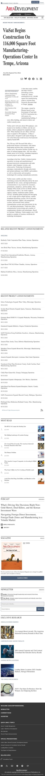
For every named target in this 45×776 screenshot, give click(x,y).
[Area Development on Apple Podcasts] (17, 766)
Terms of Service (37, 774)
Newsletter (5, 709)
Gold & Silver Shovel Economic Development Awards (14, 742)
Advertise (15, 3)
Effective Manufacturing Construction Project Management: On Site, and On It (11, 96)
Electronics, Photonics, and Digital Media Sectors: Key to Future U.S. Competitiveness (12, 103)
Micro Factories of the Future (10, 109)
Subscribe (35, 2)
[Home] (12, 766)
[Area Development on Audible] (27, 766)
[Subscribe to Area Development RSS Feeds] (7, 766)
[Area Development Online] (22, 770)
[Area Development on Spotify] (22, 766)
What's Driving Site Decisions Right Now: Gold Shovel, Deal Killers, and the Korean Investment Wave (20, 507)
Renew (42, 2)
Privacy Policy (28, 774)
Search (28, 14)
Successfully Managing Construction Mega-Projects (11, 113)
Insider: (19, 595)
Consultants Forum (7, 3)
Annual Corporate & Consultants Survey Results (13, 745)
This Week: (21, 599)
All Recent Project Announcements (11, 410)
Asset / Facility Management (8, 726)
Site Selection (4, 731)
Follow (16, 14)
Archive (41, 589)
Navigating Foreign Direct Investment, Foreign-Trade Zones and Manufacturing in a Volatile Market (21, 517)
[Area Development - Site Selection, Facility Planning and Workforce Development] (22, 8)
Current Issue (6, 713)
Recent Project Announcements (13, 22)
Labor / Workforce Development (9, 728)
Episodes (41, 499)
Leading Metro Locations (7, 747)
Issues (42, 538)
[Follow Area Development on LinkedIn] (2, 766)
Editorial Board (32, 17)
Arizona (30, 104)
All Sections (42, 17)
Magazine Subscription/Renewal (12, 706)
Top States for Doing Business (8, 750)
